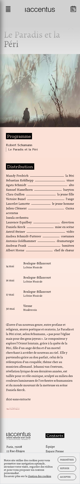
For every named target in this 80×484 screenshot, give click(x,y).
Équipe (50, 446)
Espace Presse (55, 451)
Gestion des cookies (39, 476)
